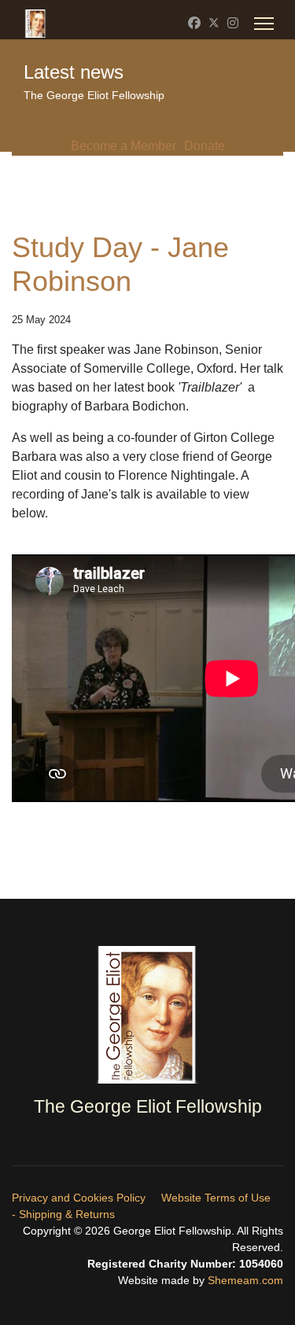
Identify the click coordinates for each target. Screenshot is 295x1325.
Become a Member (123, 146)
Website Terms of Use (216, 1197)
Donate (204, 146)
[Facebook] (194, 23)
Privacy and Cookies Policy (79, 1197)
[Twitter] (213, 23)
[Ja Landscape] (147, 1015)
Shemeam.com (244, 1280)
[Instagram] (232, 23)
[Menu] (264, 23)
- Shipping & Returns (63, 1214)
